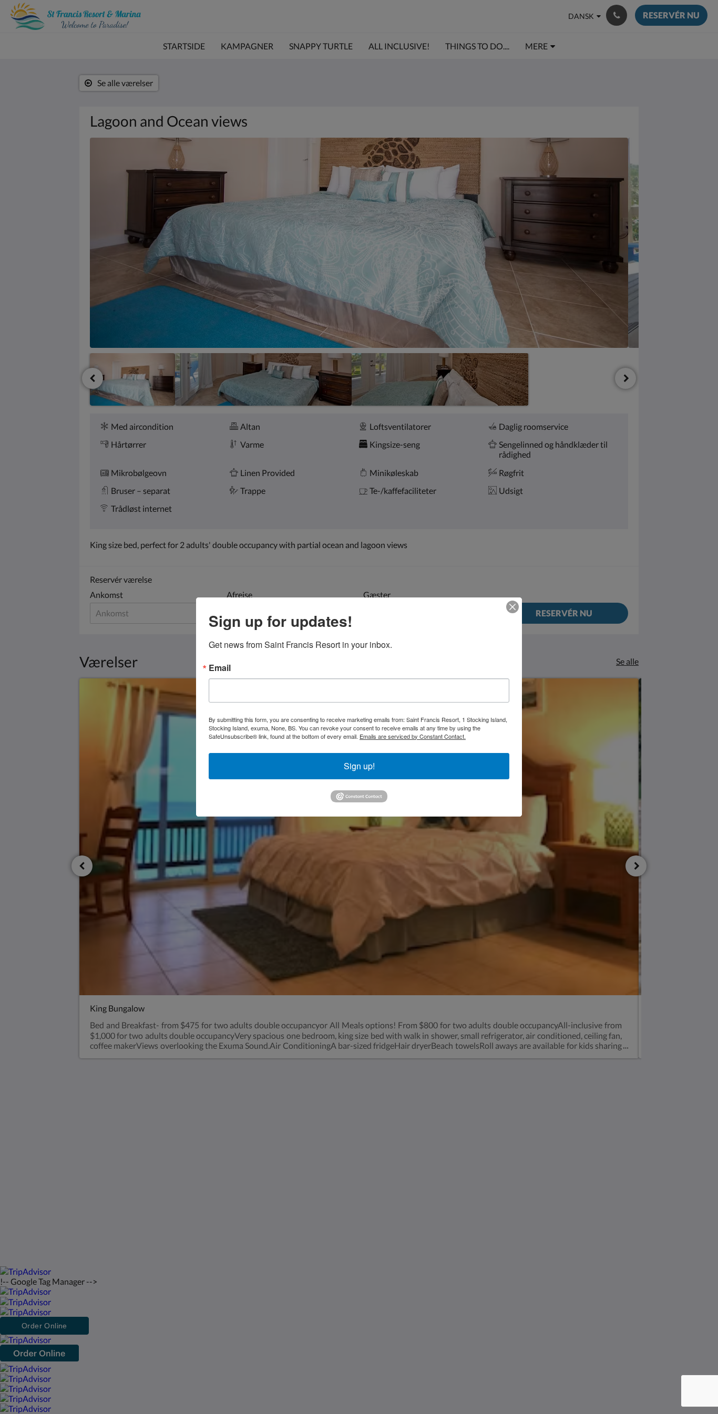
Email (220, 668)
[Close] (512, 607)
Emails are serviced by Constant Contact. (413, 736)
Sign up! (359, 766)
